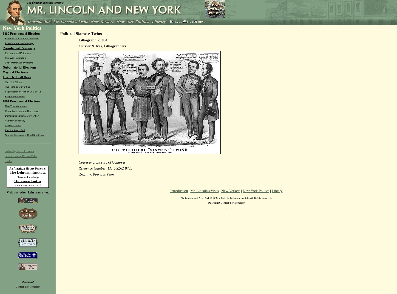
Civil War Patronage (15, 58)
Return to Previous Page (96, 174)
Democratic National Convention (22, 116)
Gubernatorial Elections (20, 67)
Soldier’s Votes (13, 125)
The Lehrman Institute (27, 181)
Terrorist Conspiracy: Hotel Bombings (24, 135)
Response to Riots (15, 96)
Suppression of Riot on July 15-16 (23, 91)
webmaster (34, 286)
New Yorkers (230, 191)
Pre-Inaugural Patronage (18, 53)
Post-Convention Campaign (19, 43)
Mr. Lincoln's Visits (204, 191)
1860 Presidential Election (21, 33)
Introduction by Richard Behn (21, 156)
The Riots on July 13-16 (17, 87)
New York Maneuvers (16, 106)
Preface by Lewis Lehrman (19, 151)
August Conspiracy (15, 120)
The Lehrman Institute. (28, 172)
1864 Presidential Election (21, 101)
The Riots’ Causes (14, 82)
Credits (8, 161)
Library (277, 191)
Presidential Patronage (19, 48)
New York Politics (256, 191)
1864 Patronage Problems (19, 62)
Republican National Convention (22, 38)
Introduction (179, 191)
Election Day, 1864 (15, 130)
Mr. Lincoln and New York (195, 197)
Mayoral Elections (15, 72)
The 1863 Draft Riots (17, 77)
